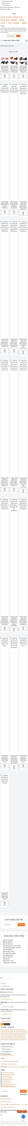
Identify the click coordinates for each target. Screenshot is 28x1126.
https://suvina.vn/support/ (7, 1055)
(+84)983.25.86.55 (6, 1046)
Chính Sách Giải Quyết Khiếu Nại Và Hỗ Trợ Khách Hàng (14, 1104)
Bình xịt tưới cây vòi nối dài (18, 1033)
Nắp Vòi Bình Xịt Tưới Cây (7, 1039)
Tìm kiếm (18, 36)
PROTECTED (7, 1024)
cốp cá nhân (20, 1034)
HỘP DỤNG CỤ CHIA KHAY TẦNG (12, 946)
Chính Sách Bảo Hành (6, 1101)
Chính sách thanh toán (6, 1021)
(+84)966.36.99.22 (6, 3)
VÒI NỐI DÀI (6, 959)
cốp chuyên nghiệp (11, 1034)
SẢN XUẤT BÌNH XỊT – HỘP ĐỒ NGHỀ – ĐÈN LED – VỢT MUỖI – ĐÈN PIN (14, 21)
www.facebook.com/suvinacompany (9, 1061)
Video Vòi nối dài (6, 1081)
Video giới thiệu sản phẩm (8, 1074)
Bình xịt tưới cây (15, 1029)
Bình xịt (2, 1029)
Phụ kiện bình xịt (17, 1039)
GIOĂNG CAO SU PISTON (9, 962)
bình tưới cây (8, 1029)
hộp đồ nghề (22, 1038)
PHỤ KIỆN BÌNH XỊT (8, 955)
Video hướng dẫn (6, 1076)
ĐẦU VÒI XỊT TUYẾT (8, 961)
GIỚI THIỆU (3, 983)
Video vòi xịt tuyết (6, 1083)
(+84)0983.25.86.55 (6, 1006)
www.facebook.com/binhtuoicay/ (9, 1064)
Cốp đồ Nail (16, 1036)
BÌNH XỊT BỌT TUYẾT (8, 951)
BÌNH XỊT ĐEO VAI (7, 944)
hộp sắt (17, 1038)
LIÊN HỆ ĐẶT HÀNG (5, 986)
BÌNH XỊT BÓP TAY (8, 942)
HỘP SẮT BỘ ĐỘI (7, 949)
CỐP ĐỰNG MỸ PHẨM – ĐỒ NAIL (12, 947)
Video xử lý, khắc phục (7, 1078)
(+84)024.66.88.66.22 (6, 999)
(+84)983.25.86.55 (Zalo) (7, 1)
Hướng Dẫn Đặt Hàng (6, 1099)
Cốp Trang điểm (9, 1036)
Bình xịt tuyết (8, 1033)
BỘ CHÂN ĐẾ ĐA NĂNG (9, 953)
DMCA (2, 1024)
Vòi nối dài (23, 1039)
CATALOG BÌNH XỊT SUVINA (8, 1086)
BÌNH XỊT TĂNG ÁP (8, 940)
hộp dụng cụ (12, 1038)
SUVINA (17, 1123)
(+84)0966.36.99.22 (6, 1014)
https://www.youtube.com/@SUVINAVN (17, 1067)
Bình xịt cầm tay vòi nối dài (17, 1031)
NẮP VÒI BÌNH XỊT (8, 957)
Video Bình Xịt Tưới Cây (8, 1072)
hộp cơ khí (6, 1038)
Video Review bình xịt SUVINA (9, 1084)
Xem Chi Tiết (5, 76)
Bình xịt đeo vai (7, 1031)
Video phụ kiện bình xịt (7, 1079)
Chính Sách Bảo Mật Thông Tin (8, 1107)
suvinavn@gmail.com (6, 1051)
